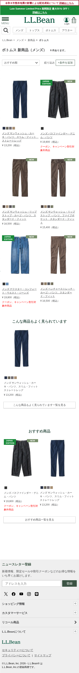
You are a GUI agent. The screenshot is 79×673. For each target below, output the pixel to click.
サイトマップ (42, 655)
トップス (34, 30)
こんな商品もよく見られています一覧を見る (39, 404)
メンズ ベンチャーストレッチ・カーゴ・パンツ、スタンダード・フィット (57, 292)
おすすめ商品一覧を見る (39, 519)
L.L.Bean (7, 40)
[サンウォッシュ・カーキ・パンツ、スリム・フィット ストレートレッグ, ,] (3, 128)
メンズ (19, 30)
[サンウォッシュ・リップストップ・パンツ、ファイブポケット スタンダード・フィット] (58, 159)
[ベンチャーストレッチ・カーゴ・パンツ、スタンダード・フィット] (58, 236)
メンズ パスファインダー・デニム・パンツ (57, 135)
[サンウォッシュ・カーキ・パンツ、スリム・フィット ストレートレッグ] (20, 80)
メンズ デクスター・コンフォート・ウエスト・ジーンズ (19, 291)
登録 (69, 583)
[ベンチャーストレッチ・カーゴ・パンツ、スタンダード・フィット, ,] (42, 283)
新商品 (31, 40)
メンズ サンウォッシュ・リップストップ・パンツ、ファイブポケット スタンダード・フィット (57, 217)
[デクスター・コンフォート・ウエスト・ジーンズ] (20, 236)
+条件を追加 (65, 62)
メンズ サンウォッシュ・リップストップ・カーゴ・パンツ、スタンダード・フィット (19, 215)
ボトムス (51, 30)
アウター (67, 30)
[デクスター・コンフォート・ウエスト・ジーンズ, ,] (3, 283)
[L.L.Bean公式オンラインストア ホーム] (39, 18)
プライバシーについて (16, 655)
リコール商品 (10, 622)
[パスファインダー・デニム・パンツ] (58, 80)
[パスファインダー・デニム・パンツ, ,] (42, 128)
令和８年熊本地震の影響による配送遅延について (39, 3)
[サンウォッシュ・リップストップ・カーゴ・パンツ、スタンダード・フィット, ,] (3, 206)
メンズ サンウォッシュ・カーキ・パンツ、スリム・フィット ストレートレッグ (20, 137)
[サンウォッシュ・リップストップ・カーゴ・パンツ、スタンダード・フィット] (20, 159)
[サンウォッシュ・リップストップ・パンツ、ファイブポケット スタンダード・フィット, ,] (42, 206)
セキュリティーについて (17, 650)
